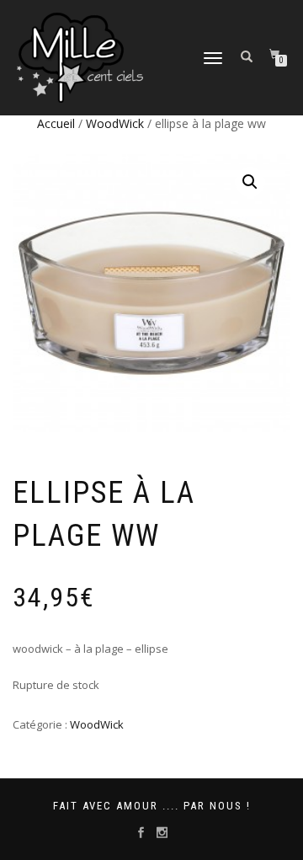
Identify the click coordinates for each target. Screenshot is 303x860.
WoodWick (115, 123)
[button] (250, 182)
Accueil (56, 123)
